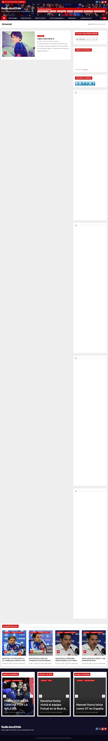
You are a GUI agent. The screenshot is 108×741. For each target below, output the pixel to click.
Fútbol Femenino (78, 11)
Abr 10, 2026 (61, 663)
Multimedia (72, 18)
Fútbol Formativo (88, 11)
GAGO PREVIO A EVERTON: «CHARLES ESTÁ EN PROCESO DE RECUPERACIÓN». (41, 661)
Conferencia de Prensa (17, 632)
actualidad (53, 11)
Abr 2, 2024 (10, 712)
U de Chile (70, 11)
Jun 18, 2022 (46, 712)
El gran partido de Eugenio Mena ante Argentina (89, 704)
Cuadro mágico (61, 11)
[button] (101, 18)
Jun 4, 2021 (81, 712)
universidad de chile (43, 11)
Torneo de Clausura (99, 11)
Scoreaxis (85, 69)
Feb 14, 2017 (43, 41)
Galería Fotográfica (17, 680)
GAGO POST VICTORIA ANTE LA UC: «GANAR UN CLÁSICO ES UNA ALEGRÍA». (14, 661)
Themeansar (67, 738)
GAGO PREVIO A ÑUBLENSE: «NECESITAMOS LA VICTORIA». (66, 659)
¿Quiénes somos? (86, 18)
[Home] (4, 18)
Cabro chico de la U (45, 39)
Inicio (89, 24)
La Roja (98, 680)
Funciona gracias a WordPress (45, 738)
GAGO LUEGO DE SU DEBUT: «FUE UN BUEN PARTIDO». (93, 659)
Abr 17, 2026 (34, 663)
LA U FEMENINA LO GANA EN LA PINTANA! (17, 704)
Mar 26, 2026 (88, 663)
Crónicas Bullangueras (56, 18)
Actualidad (40, 36)
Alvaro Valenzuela (19, 663)
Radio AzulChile (11, 8)
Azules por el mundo (89, 680)
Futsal (50, 680)
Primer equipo (13, 18)
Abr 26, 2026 (8, 663)
